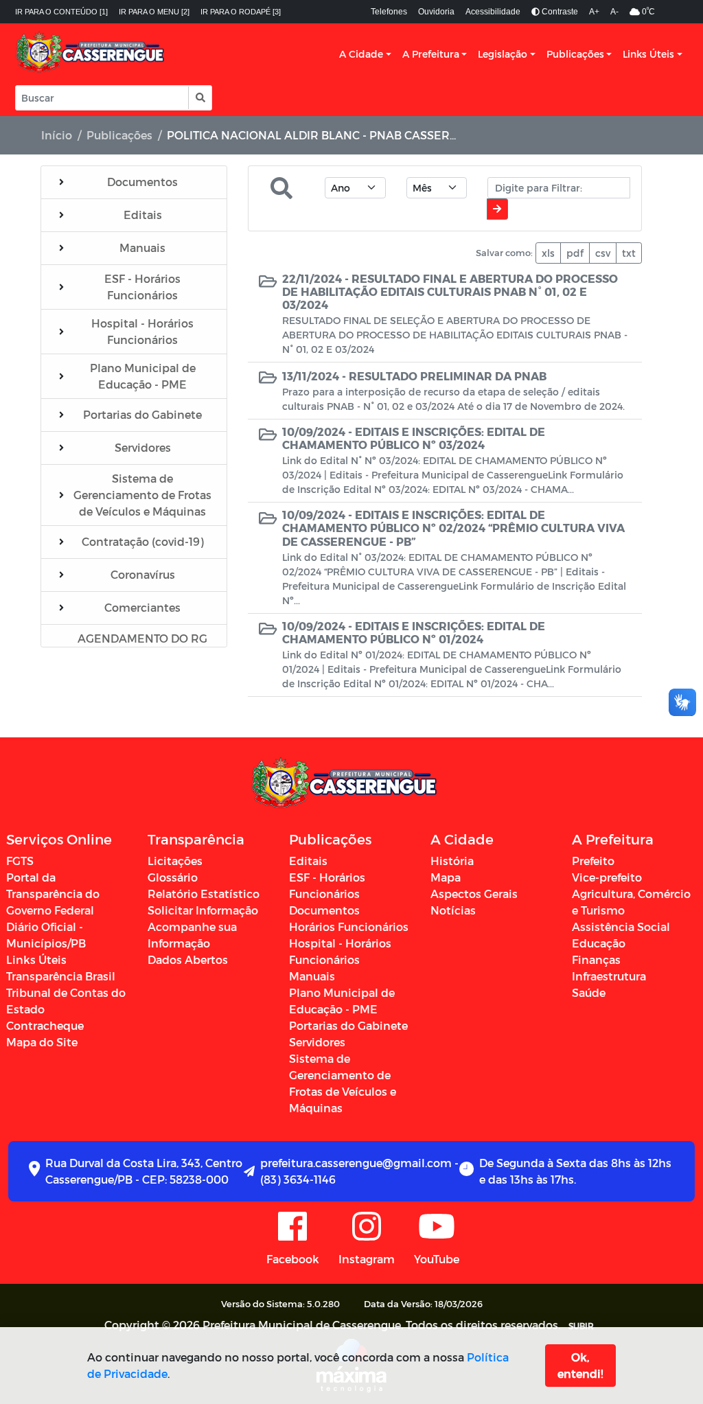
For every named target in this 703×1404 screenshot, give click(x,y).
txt (629, 253)
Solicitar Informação (203, 910)
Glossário (173, 877)
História (452, 860)
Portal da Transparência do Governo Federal (53, 894)
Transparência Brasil (60, 975)
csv (602, 253)
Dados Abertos (188, 959)
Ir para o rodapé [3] (240, 12)
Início (56, 134)
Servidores (317, 1041)
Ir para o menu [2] (154, 12)
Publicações (575, 54)
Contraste (559, 11)
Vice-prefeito (607, 877)
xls (548, 253)
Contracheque (45, 1025)
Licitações (175, 860)
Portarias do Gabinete (348, 1025)
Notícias (453, 910)
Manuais (312, 975)
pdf (575, 253)
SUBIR (581, 1326)
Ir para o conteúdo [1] (61, 12)
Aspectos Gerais (474, 893)
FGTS (20, 860)
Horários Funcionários (348, 926)
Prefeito (593, 860)
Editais (308, 860)
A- (614, 11)
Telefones (389, 11)
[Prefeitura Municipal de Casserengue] (90, 54)
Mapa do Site (42, 1041)
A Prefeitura (430, 54)
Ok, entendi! (580, 1365)
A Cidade (361, 54)
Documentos (324, 910)
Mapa (445, 877)
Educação (598, 943)
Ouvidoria (436, 11)
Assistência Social (621, 926)
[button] (199, 98)
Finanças (596, 959)
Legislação (502, 54)
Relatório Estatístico (204, 893)
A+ (594, 11)
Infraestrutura (609, 975)
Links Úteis (648, 54)
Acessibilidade (492, 11)
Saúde (589, 992)
